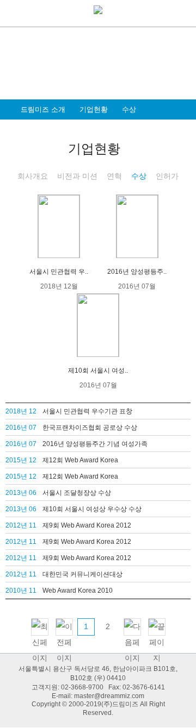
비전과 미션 (77, 176)
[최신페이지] (39, 627)
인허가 (167, 176)
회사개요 (32, 176)
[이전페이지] (64, 627)
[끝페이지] (157, 627)
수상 (129, 109)
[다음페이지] (132, 627)
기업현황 (93, 109)
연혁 (114, 176)
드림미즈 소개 (43, 109)
